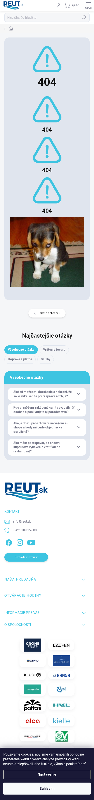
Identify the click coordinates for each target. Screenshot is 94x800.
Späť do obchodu (50, 313)
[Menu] (88, 5)
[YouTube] (31, 541)
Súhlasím (47, 788)
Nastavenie (47, 774)
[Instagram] (19, 541)
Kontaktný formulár (26, 557)
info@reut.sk (22, 521)
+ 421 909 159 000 (25, 530)
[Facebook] (8, 541)
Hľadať (84, 17)
